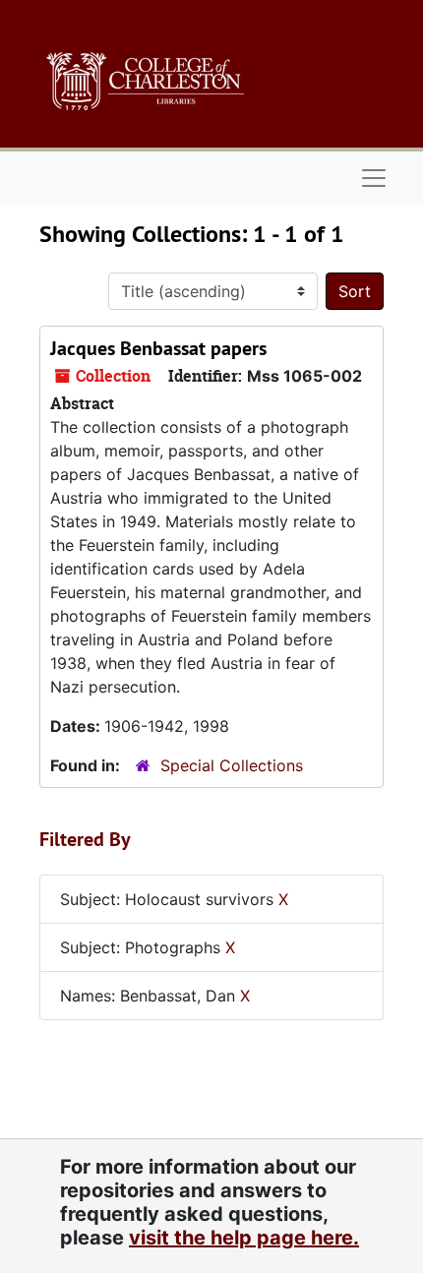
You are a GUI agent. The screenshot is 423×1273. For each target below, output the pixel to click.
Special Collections (231, 765)
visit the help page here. (244, 1237)
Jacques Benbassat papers (158, 348)
